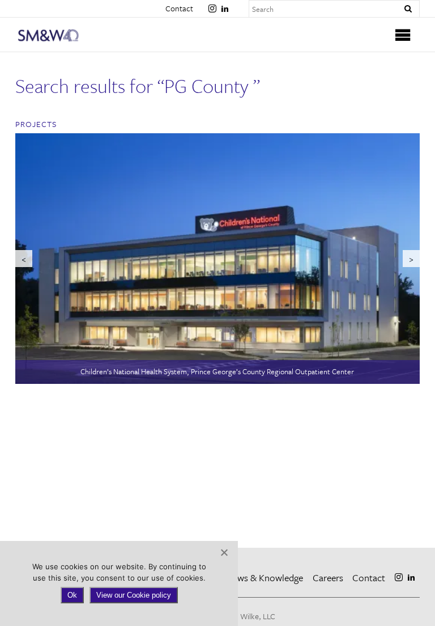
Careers (328, 577)
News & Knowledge (264, 577)
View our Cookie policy (133, 595)
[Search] (407, 9)
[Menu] (403, 35)
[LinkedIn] (225, 4)
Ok (72, 595)
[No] (223, 552)
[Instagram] (212, 4)
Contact (179, 8)
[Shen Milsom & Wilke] (66, 35)
